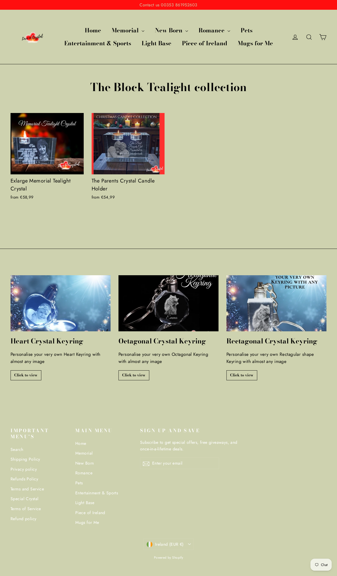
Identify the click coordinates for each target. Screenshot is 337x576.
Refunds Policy (24, 479)
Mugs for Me (255, 43)
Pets (246, 30)
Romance (212, 30)
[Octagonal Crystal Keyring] (168, 303)
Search (17, 449)
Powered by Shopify (168, 557)
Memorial (126, 30)
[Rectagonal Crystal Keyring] (276, 303)
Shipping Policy (25, 459)
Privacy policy (24, 469)
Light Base (156, 43)
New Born (169, 30)
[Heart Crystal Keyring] (61, 303)
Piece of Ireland (204, 43)
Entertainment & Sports (97, 43)
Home (93, 30)
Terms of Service (26, 509)
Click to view (26, 375)
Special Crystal (24, 499)
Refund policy (24, 519)
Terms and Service (27, 489)
